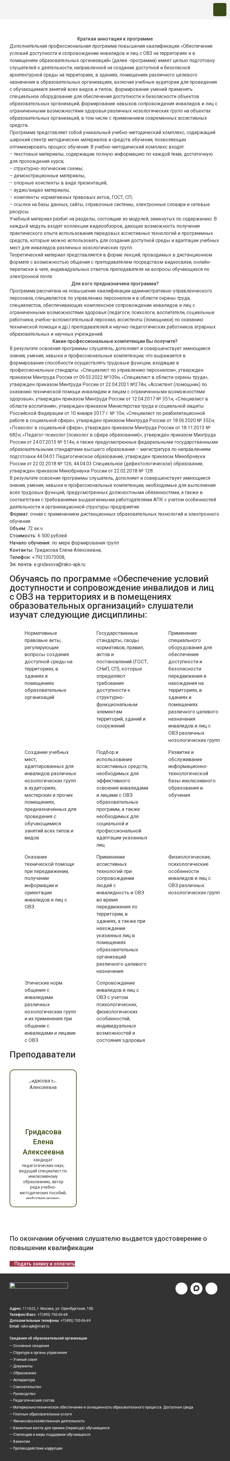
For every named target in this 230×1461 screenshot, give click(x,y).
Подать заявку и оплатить (44, 1264)
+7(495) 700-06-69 (75, 1320)
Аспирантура (24, 1380)
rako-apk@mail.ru (35, 1326)
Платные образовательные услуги (42, 1414)
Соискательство (27, 1387)
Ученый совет (25, 1360)
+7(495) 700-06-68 (52, 1314)
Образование (24, 1373)
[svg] (39, 1287)
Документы (23, 1366)
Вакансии (21, 1441)
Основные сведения (31, 1346)
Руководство (24, 1394)
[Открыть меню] (219, 9)
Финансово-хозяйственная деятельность (48, 1421)
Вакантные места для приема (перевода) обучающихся (61, 1428)
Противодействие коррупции (37, 1448)
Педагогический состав (34, 1400)
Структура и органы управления (40, 1353)
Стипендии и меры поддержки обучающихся (51, 1434)
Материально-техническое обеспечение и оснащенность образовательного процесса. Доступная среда (103, 1407)
